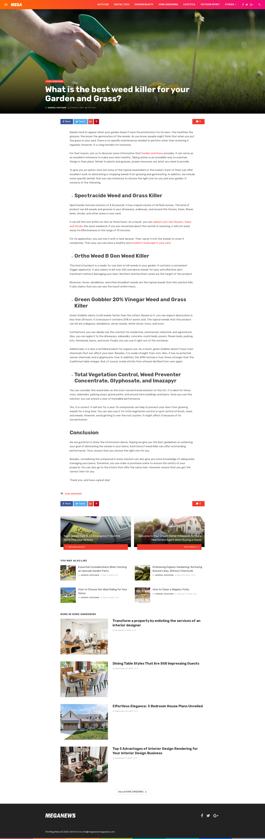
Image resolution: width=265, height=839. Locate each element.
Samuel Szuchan (57, 108)
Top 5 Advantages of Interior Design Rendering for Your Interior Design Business (155, 751)
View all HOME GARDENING (131, 791)
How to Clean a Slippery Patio (170, 589)
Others (229, 4)
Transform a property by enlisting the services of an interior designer (156, 623)
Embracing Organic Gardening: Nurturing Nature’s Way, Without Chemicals (177, 568)
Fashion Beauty (143, 4)
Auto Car (103, 4)
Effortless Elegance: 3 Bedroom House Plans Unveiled (158, 706)
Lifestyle (189, 4)
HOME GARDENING (54, 81)
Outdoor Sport (210, 4)
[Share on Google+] (90, 121)
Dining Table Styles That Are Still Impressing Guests (156, 663)
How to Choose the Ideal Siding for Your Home (102, 591)
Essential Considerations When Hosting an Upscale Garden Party (102, 568)
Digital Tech (121, 4)
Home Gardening (168, 4)
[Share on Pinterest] (96, 121)
